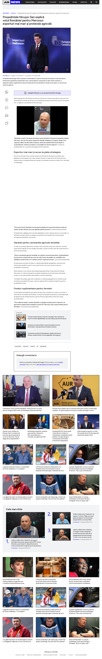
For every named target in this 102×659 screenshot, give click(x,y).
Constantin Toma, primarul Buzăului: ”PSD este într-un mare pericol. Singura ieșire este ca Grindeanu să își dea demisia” (26, 393)
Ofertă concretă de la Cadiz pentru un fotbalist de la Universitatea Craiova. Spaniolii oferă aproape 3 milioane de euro (51, 458)
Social (75, 2)
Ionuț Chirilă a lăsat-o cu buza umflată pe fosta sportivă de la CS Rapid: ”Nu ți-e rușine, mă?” (84, 488)
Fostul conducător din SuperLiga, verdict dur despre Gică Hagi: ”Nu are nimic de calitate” (51, 488)
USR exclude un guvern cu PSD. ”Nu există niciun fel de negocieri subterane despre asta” (88, 428)
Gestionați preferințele (81, 655)
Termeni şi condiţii (19, 655)
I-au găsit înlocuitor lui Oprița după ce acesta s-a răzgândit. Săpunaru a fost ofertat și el (18, 488)
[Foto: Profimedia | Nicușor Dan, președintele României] (67, 70)
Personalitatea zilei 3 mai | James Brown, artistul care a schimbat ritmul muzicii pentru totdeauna (84, 570)
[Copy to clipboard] (7, 123)
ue (37, 346)
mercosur (25, 346)
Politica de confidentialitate (34, 655)
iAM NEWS (6, 13)
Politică (53, 2)
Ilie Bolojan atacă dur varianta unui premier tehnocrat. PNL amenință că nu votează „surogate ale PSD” (39, 428)
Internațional (64, 2)
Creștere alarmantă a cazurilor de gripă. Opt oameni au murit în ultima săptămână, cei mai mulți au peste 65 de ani (42, 318)
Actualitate (42, 2)
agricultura (43, 346)
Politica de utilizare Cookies (50, 655)
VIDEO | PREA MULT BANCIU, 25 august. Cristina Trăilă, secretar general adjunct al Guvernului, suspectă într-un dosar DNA (74, 518)
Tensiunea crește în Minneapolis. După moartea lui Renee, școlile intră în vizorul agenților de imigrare (42, 334)
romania (32, 346)
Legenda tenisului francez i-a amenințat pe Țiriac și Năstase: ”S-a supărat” (18, 458)
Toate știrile (29, 2)
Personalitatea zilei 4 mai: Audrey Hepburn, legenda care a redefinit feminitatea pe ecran (18, 570)
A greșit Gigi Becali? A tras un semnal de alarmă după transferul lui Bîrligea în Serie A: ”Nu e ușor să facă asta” (84, 458)
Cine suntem (63, 655)
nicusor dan (18, 346)
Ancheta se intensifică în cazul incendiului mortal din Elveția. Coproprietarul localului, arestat (42, 326)
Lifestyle (84, 2)
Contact (71, 655)
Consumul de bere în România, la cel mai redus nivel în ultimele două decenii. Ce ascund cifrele (51, 570)
